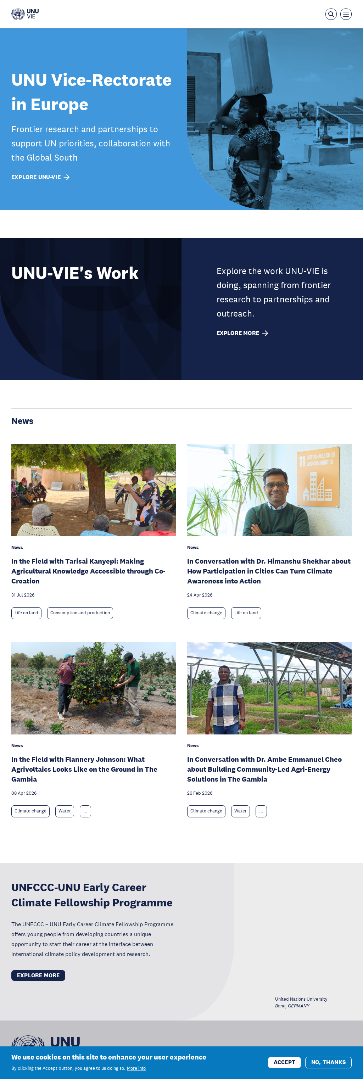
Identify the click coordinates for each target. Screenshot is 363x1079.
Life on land (26, 613)
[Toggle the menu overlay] (346, 14)
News (22, 420)
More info (136, 1068)
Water (64, 811)
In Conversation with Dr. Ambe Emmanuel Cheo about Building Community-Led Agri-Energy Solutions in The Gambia (264, 769)
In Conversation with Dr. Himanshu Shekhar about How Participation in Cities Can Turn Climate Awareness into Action (269, 571)
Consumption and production (80, 613)
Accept (284, 1062)
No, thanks (328, 1062)
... (85, 811)
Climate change (206, 613)
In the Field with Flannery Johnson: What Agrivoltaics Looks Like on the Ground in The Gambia (84, 769)
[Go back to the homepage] (25, 14)
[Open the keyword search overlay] (331, 14)
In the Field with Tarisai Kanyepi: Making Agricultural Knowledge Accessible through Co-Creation (88, 571)
